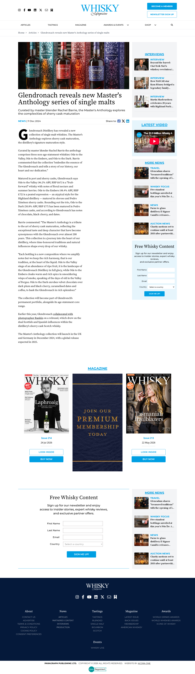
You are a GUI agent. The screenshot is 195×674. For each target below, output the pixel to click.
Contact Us (28, 617)
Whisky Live (97, 648)
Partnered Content (63, 620)
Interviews (63, 623)
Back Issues (131, 620)
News (22, 121)
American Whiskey (131, 627)
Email (144, 281)
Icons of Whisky (166, 624)
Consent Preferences (29, 634)
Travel (155, 168)
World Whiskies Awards (166, 620)
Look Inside (46, 452)
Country (143, 287)
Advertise (29, 620)
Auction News (160, 224)
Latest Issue (132, 617)
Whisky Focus (159, 187)
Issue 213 (148, 438)
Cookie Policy (29, 630)
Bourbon (97, 627)
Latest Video (154, 125)
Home (21, 32)
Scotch (97, 630)
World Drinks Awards (166, 617)
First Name (142, 270)
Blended (97, 620)
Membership (131, 624)
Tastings (53, 25)
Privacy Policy (28, 627)
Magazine (80, 25)
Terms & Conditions (28, 624)
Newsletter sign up (162, 14)
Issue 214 (46, 438)
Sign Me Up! (154, 294)
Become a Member (162, 6)
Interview (157, 60)
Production (63, 627)
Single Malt (97, 624)
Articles (25, 25)
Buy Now (46, 459)
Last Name (142, 275)
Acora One (144, 663)
